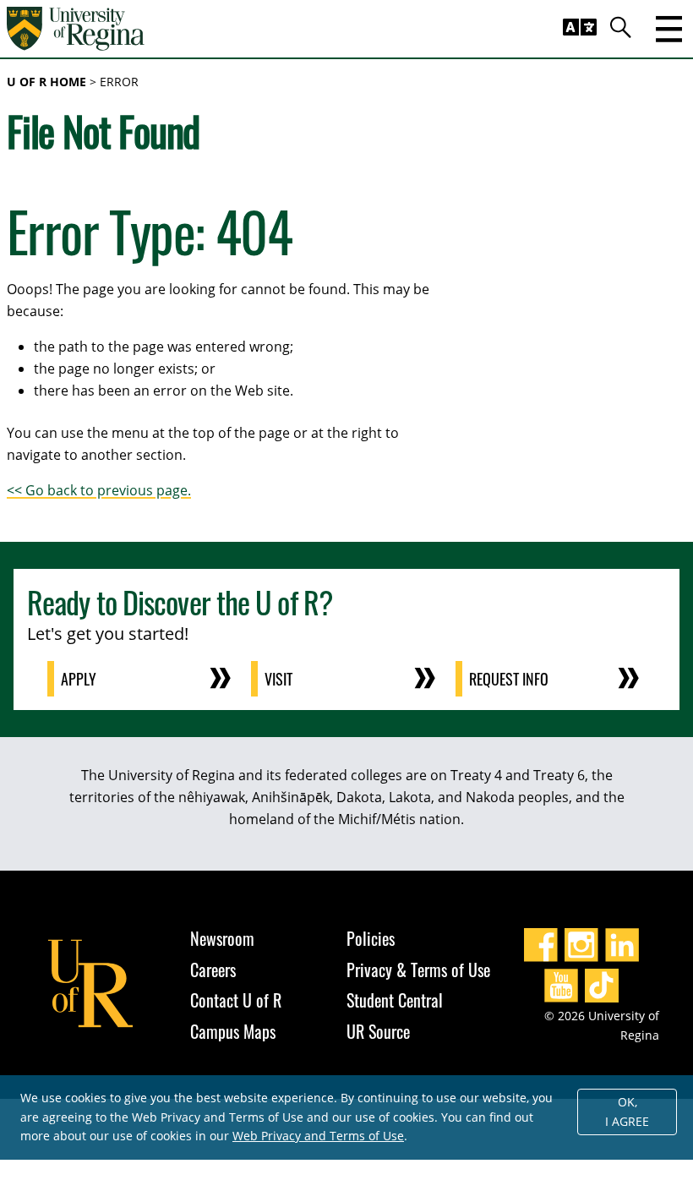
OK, (627, 1111)
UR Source (378, 1031)
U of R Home (46, 82)
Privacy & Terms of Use (418, 969)
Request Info (508, 679)
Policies (370, 938)
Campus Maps (233, 1031)
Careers (213, 969)
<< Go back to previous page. (99, 490)
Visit (278, 679)
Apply (78, 679)
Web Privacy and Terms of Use (318, 1136)
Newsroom (222, 938)
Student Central (394, 1000)
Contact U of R (235, 1000)
